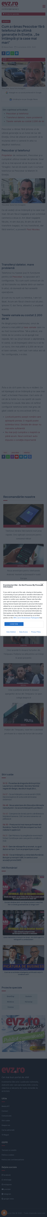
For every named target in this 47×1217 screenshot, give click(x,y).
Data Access (23, 632)
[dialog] (23, 608)
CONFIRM (14, 624)
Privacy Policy (36, 632)
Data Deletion (11, 632)
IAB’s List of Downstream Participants (26, 618)
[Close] (43, 585)
